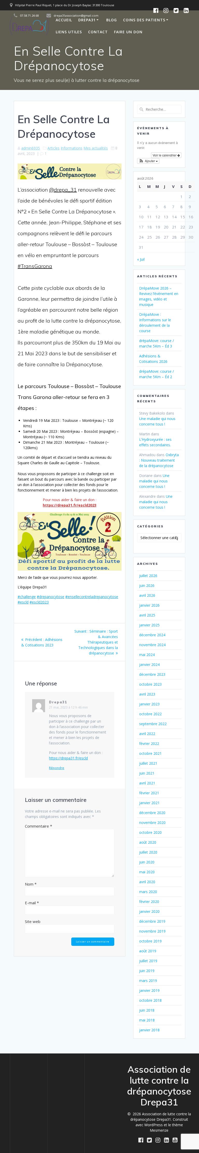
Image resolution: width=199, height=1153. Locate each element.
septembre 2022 (153, 723)
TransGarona (36, 266)
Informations (71, 148)
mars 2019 (148, 980)
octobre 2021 (150, 753)
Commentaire (38, 826)
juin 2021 (146, 773)
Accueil (64, 19)
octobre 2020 (150, 832)
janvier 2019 (149, 990)
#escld (23, 602)
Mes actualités (95, 148)
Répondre (56, 768)
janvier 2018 (149, 1029)
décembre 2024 (152, 634)
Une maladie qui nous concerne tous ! (154, 481)
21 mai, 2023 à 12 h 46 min (68, 707)
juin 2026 (146, 585)
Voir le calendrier (165, 155)
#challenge (27, 596)
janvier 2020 (149, 911)
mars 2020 (148, 891)
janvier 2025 (149, 625)
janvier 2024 (149, 664)
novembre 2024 (152, 644)
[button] (148, 160)
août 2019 (147, 950)
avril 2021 (147, 783)
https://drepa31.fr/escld (68, 758)
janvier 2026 (149, 605)
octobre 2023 (150, 684)
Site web (32, 921)
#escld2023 (39, 602)
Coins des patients (144, 19)
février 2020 (149, 901)
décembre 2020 (152, 812)
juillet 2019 (148, 960)
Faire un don (128, 31)
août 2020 (147, 842)
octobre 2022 (150, 713)
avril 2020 (147, 881)
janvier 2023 (149, 704)
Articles (53, 148)
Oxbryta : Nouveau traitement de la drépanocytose (159, 460)
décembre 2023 (152, 674)
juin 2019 (146, 970)
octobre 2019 (150, 941)
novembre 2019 (152, 931)
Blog (111, 19)
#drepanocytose (50, 596)
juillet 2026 (148, 575)
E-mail (32, 902)
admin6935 (30, 148)
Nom (31, 884)
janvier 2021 (149, 802)
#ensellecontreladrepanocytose (91, 596)
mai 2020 (147, 871)
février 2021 (149, 792)
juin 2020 (146, 862)
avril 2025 (147, 615)
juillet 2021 (148, 763)
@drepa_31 (63, 189)
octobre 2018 (150, 1000)
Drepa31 (87, 19)
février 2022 (149, 743)
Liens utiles (69, 31)
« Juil (141, 259)
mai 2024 (147, 654)
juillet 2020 (148, 852)
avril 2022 (147, 733)
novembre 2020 (152, 822)
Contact (98, 31)
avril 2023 (147, 694)
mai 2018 (147, 1020)
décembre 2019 (152, 921)
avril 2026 (147, 595)
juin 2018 (146, 1010)
